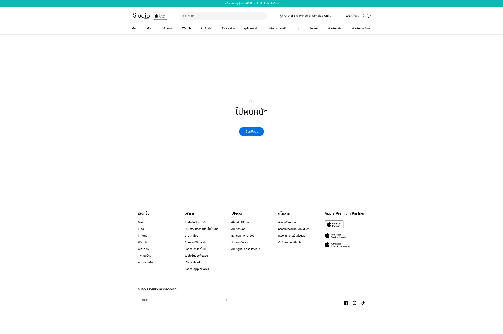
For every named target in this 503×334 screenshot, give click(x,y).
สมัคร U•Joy (231, 3)
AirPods (206, 28)
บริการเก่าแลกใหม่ (195, 249)
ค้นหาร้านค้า (238, 229)
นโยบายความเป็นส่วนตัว (291, 235)
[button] (305, 16)
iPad (150, 28)
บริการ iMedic (193, 262)
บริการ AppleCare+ (197, 269)
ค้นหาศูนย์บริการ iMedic (245, 249)
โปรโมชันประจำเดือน (196, 255)
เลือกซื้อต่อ (251, 131)
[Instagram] (354, 303)
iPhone (167, 28)
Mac (134, 28)
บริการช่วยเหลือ (278, 28)
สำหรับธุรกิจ (335, 28)
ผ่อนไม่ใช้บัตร (247, 3)
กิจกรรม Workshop (197, 242)
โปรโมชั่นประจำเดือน (268, 3)
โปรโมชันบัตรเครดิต (196, 222)
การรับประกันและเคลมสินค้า (293, 229)
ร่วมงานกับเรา (239, 242)
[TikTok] (363, 303)
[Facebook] (346, 303)
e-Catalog (191, 235)
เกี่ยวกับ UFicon (241, 222)
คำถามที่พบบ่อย (287, 222)
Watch (186, 28)
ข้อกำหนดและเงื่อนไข (290, 242)
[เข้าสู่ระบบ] (363, 16)
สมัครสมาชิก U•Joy (242, 235)
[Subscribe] (224, 300)
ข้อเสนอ (314, 28)
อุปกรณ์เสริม (251, 28)
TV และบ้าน (228, 28)
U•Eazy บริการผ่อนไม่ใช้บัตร (201, 229)
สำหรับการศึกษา (361, 28)
